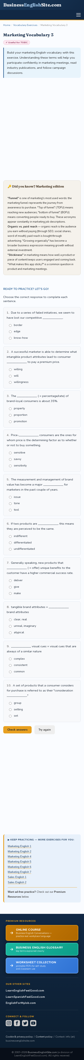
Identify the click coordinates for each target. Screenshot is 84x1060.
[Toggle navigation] (78, 15)
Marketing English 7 (19, 872)
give (16, 587)
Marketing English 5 (19, 861)
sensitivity (20, 465)
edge (17, 331)
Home (6, 25)
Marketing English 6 (19, 866)
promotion (20, 421)
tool (16, 510)
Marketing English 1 (19, 846)
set (16, 716)
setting (18, 709)
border (18, 325)
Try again (45, 730)
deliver (18, 580)
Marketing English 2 (19, 851)
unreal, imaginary (25, 626)
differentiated (23, 542)
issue (17, 497)
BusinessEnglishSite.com (42, 1052)
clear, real (20, 619)
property (19, 408)
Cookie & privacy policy (19, 1036)
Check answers (17, 730)
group (17, 703)
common (19, 671)
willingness (21, 382)
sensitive (19, 452)
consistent (20, 665)
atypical (19, 632)
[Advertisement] (42, 127)
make (17, 593)
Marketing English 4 (19, 856)
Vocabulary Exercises (25, 25)
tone (17, 503)
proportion (20, 415)
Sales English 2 (17, 882)
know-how (21, 338)
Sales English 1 (17, 877)
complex (19, 659)
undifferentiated (24, 549)
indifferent (20, 536)
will (16, 376)
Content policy (44, 1036)
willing (18, 369)
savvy (17, 459)
